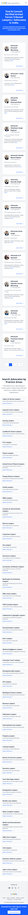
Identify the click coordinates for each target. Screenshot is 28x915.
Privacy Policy (17, 899)
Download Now (14, 912)
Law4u (22, 902)
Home (4, 898)
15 (17, 364)
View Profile (19, 66)
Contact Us (10, 899)
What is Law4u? (20, 898)
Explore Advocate (7, 403)
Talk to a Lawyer (11, 898)
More (11, 60)
